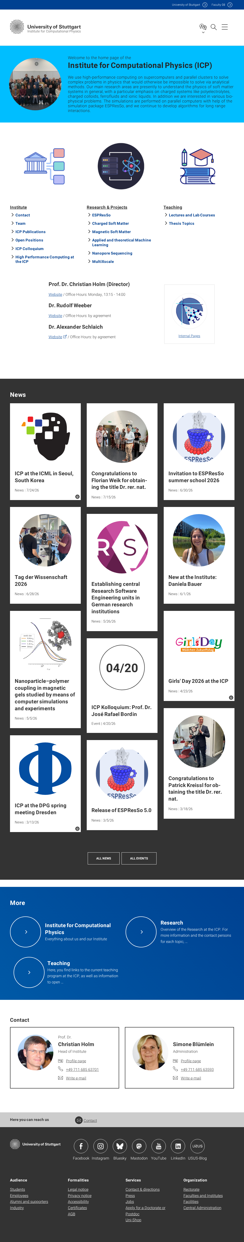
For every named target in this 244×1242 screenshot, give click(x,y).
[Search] (213, 27)
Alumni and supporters (29, 1201)
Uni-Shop (133, 1219)
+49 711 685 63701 (82, 1069)
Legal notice (78, 1189)
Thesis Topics (181, 223)
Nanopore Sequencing (112, 253)
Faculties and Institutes (203, 1195)
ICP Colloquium (29, 248)
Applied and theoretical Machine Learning (121, 242)
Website (55, 294)
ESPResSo (101, 214)
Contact (22, 214)
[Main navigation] (225, 27)
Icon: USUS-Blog (197, 1146)
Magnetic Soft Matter (111, 231)
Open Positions (29, 239)
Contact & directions (143, 1189)
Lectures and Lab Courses (192, 214)
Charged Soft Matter (110, 223)
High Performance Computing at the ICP (44, 259)
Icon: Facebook (81, 1146)
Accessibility (78, 1201)
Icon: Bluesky (120, 1146)
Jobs (130, 1201)
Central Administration (202, 1207)
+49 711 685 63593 (197, 1069)
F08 (218, 4)
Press (130, 1195)
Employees (19, 1195)
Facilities (190, 1201)
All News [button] (103, 858)
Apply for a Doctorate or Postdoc (145, 1210)
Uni (186, 4)
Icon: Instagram (100, 1146)
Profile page (76, 1060)
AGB (71, 1213)
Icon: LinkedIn (178, 1146)
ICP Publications (30, 231)
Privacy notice (80, 1195)
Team (20, 223)
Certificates (77, 1207)
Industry (17, 1207)
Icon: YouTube (159, 1146)
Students (17, 1189)
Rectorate (191, 1189)
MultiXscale (103, 261)
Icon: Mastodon (139, 1146)
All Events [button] (139, 858)
